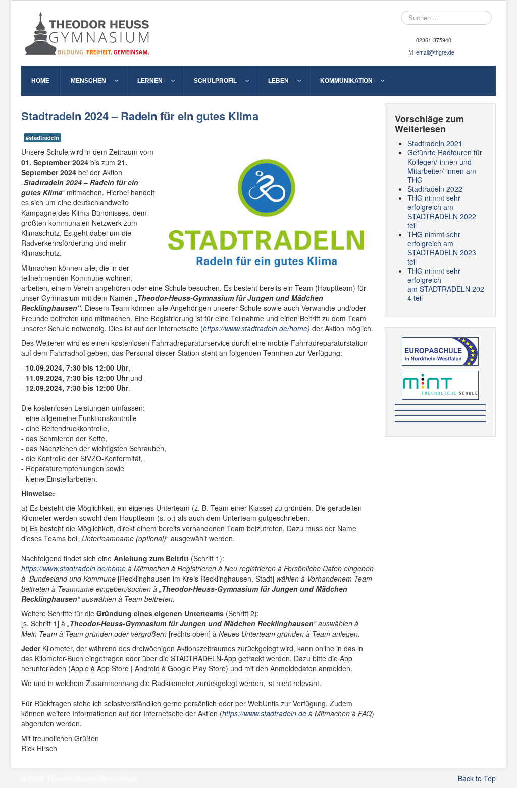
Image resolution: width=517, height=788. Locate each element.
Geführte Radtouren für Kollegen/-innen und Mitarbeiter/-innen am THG (444, 166)
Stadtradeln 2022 (434, 189)
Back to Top (477, 778)
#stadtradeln (42, 137)
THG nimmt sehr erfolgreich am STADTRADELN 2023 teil (441, 248)
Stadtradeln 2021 (434, 143)
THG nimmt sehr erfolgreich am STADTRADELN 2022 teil (441, 211)
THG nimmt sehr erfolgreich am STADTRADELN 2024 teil (445, 284)
